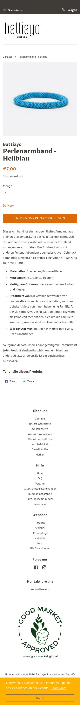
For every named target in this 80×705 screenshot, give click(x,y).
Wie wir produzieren (40, 434)
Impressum (40, 504)
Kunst (40, 543)
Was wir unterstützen (40, 439)
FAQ (40, 478)
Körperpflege (40, 533)
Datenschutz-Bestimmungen (40, 488)
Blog (40, 473)
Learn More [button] (58, 688)
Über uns (40, 418)
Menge (7, 186)
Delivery (8, 205)
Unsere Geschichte (40, 424)
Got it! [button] (40, 698)
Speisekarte (15, 10)
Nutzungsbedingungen (40, 499)
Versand (40, 483)
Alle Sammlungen (40, 548)
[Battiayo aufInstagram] (44, 568)
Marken (40, 454)
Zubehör (40, 538)
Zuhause (7, 57)
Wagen (72, 10)
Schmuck (40, 528)
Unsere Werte (40, 429)
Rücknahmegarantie (40, 494)
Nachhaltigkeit (40, 444)
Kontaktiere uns (40, 589)
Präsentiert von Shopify (61, 674)
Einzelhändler (40, 449)
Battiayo (41, 674)
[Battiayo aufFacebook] (36, 568)
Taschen (40, 523)
